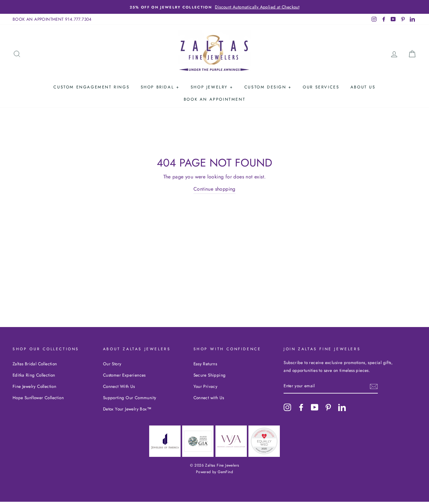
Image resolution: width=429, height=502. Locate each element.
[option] (214, 7)
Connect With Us (119, 386)
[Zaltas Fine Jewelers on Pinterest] (328, 407)
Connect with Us (208, 397)
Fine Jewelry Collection (34, 386)
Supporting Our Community (129, 397)
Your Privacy (205, 386)
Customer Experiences (124, 375)
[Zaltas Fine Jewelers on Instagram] (287, 407)
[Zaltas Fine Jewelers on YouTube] (314, 407)
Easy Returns (205, 364)
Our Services (321, 87)
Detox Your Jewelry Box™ (127, 409)
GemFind (225, 472)
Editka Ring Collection (34, 375)
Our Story (112, 364)
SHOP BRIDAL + (160, 87)
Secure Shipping (209, 375)
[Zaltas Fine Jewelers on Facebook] (301, 407)
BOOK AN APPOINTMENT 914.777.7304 (52, 19)
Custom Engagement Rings (91, 87)
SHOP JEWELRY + (212, 87)
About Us (363, 87)
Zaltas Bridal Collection (35, 364)
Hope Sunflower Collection (38, 397)
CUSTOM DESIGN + (268, 87)
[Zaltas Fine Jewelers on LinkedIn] (342, 407)
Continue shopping (214, 189)
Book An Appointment (214, 99)
